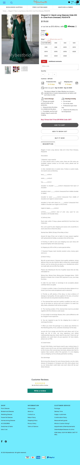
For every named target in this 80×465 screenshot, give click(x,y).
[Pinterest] (6, 441)
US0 (55, 43)
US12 (74, 47)
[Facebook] (1, 441)
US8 (55, 47)
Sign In (72, 2)
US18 (65, 51)
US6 (46, 47)
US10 (65, 47)
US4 (74, 43)
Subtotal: (44, 79)
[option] (14, 7)
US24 (56, 56)
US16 (55, 51)
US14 (46, 51)
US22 (46, 56)
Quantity (43, 71)
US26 (65, 56)
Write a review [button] (40, 391)
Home (4, 11)
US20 (74, 51)
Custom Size (46, 43)
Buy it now (60, 138)
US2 (65, 43)
